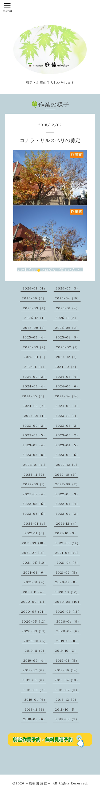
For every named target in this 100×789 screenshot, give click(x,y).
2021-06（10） (67, 553)
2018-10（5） (66, 709)
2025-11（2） (66, 318)
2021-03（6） (35, 572)
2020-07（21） (34, 611)
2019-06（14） (67, 670)
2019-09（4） (35, 660)
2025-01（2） (35, 357)
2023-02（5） (67, 455)
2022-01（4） (35, 523)
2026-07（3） (68, 288)
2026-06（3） (34, 298)
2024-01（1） (35, 416)
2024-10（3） (66, 367)
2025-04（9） (67, 337)
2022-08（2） (67, 484)
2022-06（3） (67, 494)
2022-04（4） (67, 504)
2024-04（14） (68, 396)
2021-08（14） (67, 543)
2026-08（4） (35, 288)
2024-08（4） (67, 377)
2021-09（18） (34, 543)
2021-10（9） (66, 533)
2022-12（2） (67, 465)
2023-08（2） (67, 426)
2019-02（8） (67, 690)
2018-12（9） (67, 699)
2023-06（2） (67, 435)
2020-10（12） (66, 592)
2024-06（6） (67, 386)
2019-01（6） (35, 699)
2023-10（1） (66, 416)
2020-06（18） (68, 611)
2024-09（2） (34, 377)
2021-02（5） (67, 572)
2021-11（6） (35, 533)
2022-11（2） (35, 474)
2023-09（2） (34, 426)
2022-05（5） (34, 504)
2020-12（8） (67, 582)
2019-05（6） (34, 680)
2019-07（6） (34, 670)
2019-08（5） (67, 660)
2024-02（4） (67, 406)
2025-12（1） (35, 318)
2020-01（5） (35, 641)
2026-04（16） (68, 298)
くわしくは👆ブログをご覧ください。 (50, 270)
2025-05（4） (34, 337)
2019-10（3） (66, 651)
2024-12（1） (67, 357)
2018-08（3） (67, 719)
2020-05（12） (34, 621)
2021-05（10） (35, 563)
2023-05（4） (34, 445)
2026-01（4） (67, 308)
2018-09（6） (35, 719)
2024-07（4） (35, 386)
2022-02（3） (67, 514)
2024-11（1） (35, 367)
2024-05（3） (34, 396)
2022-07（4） (35, 494)
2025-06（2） (67, 328)
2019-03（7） (35, 690)
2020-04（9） (68, 621)
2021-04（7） (68, 563)
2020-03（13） (34, 631)
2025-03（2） (35, 347)
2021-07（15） (34, 553)
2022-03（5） (34, 514)
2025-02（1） (67, 347)
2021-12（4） (67, 523)
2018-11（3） (35, 709)
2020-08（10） (68, 602)
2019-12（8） (67, 641)
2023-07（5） (35, 435)
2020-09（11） (33, 602)
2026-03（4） (35, 308)
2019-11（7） (35, 651)
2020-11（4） (34, 592)
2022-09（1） (34, 484)
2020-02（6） (68, 631)
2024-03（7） (35, 406)
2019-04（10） (67, 680)
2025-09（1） (34, 328)
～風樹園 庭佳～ (38, 783)
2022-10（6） (66, 474)
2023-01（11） (35, 465)
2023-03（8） (34, 455)
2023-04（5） (67, 445)
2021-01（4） (35, 582)
